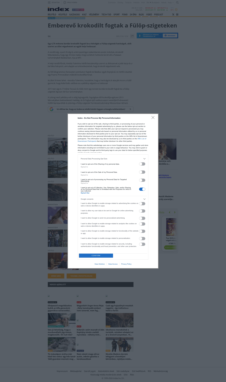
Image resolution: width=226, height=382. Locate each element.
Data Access (113, 264)
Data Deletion (100, 264)
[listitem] (113, 159)
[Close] (153, 118)
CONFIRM (96, 255)
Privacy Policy (126, 264)
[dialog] (113, 191)
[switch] (142, 164)
